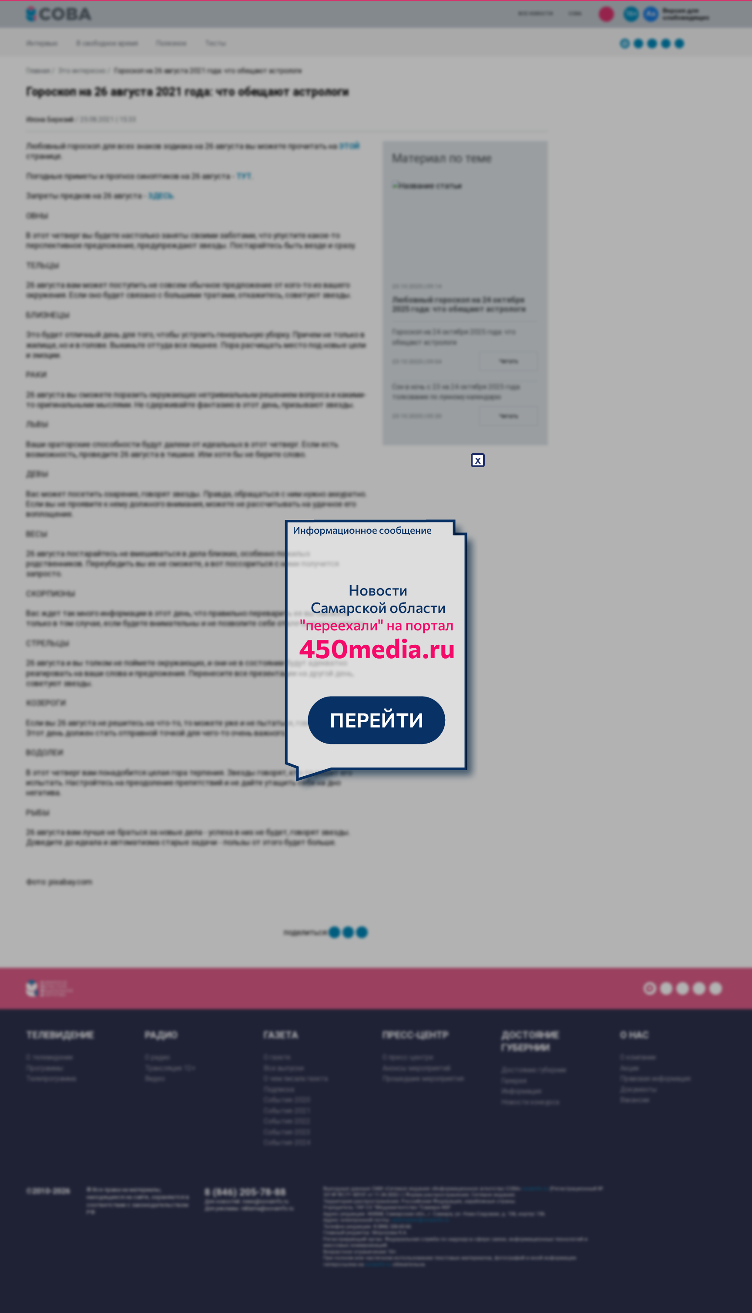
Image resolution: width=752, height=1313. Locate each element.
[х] (376, 656)
